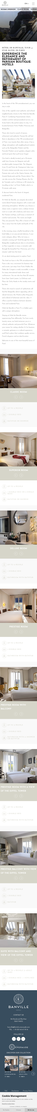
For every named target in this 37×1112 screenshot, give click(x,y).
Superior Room (18, 470)
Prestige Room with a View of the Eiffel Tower (18, 789)
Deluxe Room (18, 548)
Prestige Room (18, 627)
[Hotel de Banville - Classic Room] (18, 371)
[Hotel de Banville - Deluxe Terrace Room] (18, 848)
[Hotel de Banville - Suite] (18, 930)
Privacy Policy (28, 1091)
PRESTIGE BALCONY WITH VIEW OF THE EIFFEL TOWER (18, 871)
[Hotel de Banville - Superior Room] (18, 449)
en (26, 3)
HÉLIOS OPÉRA (25, 1067)
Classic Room (18, 392)
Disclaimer (15, 1091)
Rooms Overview (8, 9)
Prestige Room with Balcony (13, 707)
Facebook (14, 1039)
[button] (16, 397)
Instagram (19, 1039)
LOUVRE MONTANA (11, 1067)
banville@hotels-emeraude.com (18, 1027)
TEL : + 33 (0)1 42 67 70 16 (18, 1029)
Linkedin (23, 1039)
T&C (6, 1091)
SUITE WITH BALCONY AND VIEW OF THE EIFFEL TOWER (17, 953)
